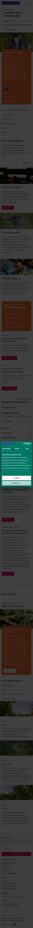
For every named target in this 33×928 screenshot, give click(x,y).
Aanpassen (15, 483)
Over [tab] (27, 448)
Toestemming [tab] (6, 448)
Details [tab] (17, 448)
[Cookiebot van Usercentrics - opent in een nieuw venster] (23, 444)
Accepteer (16, 478)
